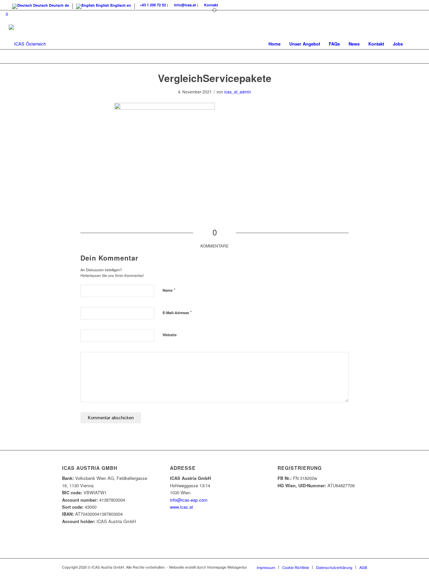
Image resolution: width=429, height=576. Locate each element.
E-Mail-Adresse (177, 312)
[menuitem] (274, 43)
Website (170, 334)
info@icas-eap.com (188, 500)
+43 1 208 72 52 (153, 4)
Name (169, 290)
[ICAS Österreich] (27, 43)
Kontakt (211, 4)
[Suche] (413, 43)
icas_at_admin (237, 91)
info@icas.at (185, 4)
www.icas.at (181, 507)
